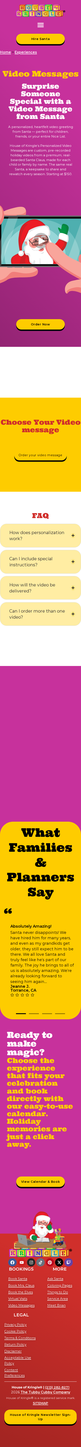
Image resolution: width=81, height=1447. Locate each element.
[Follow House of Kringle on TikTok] (40, 1262)
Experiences (26, 52)
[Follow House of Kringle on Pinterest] (50, 1262)
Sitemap (40, 1403)
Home (5, 52)
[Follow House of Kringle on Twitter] (59, 1262)
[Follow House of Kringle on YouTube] (22, 1262)
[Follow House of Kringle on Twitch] (68, 1262)
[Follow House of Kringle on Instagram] (31, 1262)
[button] (40, 25)
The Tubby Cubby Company (45, 1392)
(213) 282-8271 (57, 1387)
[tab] (21, 1013)
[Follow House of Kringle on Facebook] (12, 1262)
